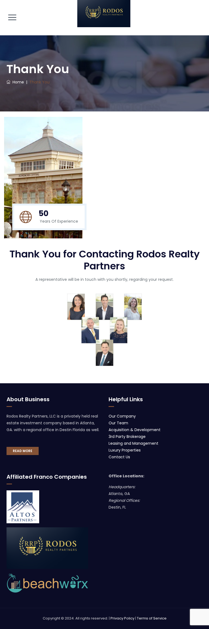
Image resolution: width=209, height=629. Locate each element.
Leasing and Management (133, 443)
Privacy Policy (122, 618)
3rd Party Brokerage (127, 436)
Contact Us (119, 457)
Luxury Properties (125, 450)
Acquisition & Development (135, 429)
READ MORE (22, 451)
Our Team (118, 423)
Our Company (122, 416)
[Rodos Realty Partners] (103, 13)
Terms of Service (152, 618)
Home (17, 82)
